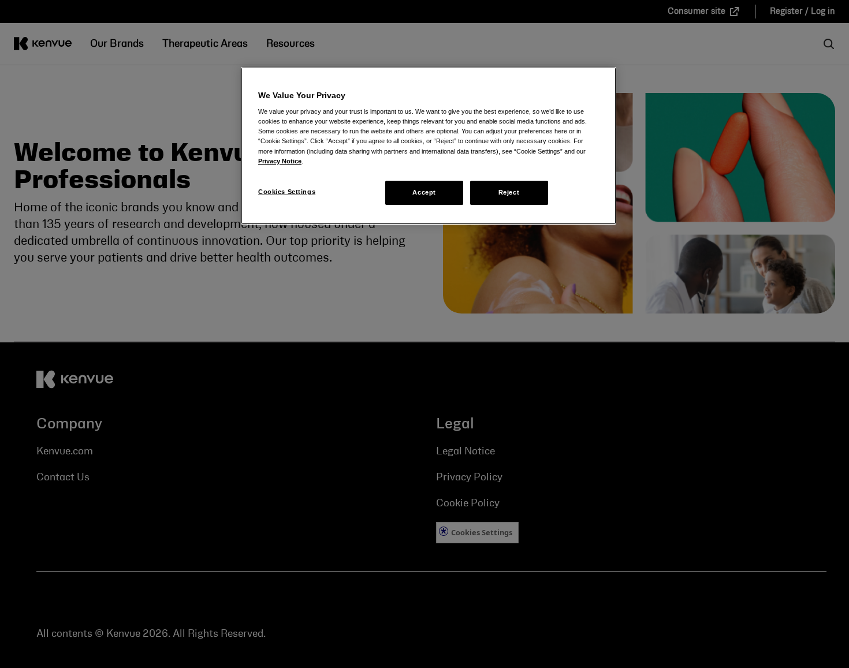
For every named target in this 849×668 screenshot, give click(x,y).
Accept (423, 192)
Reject (508, 192)
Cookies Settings (286, 191)
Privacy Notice (279, 161)
